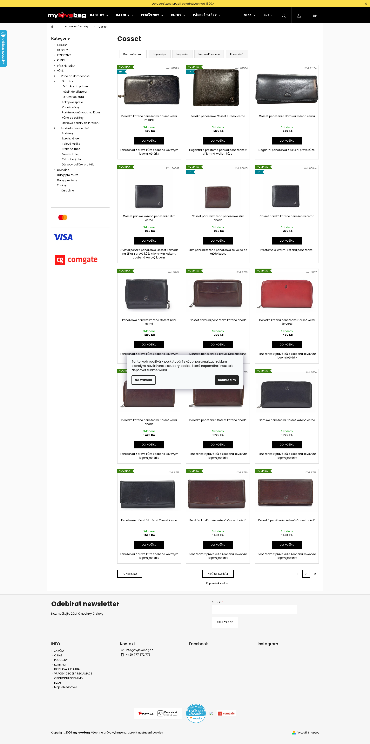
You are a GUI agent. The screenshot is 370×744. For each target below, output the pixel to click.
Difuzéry (67, 81)
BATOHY (62, 50)
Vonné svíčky (71, 107)
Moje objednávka (65, 687)
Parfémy (68, 133)
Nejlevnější (159, 54)
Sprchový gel (70, 138)
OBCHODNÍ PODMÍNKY (69, 678)
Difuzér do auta (73, 97)
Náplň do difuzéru (75, 92)
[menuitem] (99, 15)
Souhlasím (227, 380)
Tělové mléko (71, 144)
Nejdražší (182, 54)
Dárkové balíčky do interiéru (80, 123)
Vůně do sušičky (73, 118)
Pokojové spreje (72, 102)
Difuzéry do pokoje (75, 86)
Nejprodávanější (209, 54)
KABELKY (62, 45)
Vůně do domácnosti (75, 76)
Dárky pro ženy (67, 180)
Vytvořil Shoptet (308, 732)
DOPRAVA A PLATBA (67, 669)
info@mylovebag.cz (139, 650)
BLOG (57, 683)
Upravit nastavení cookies (145, 732)
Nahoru (131, 574)
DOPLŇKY (63, 170)
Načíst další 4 (218, 574)
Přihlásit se (225, 622)
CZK (267, 15)
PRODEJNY (61, 660)
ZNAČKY (59, 651)
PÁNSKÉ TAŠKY (66, 66)
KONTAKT (60, 665)
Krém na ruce (71, 149)
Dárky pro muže (67, 175)
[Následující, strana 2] (306, 574)
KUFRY (61, 60)
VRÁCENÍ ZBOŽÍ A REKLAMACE (73, 673)
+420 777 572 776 (138, 655)
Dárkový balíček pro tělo (78, 164)
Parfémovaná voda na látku (81, 112)
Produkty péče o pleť (75, 128)
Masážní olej (70, 154)
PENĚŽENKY (64, 55)
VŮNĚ (60, 71)
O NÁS (58, 655)
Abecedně (236, 54)
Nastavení (143, 380)
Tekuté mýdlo (71, 159)
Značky (62, 185)
